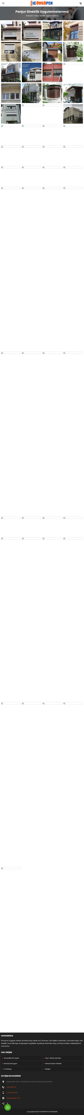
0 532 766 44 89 (12, 1092)
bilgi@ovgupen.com (13, 1098)
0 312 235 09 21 (11, 1087)
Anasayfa (29, 16)
